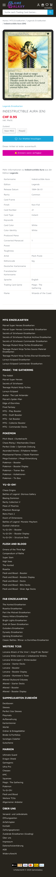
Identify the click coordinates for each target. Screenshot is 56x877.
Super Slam (8, 557)
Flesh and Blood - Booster (15, 573)
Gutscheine (8, 743)
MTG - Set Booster (11, 419)
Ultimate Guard (10, 755)
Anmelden (48, 8)
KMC (5, 774)
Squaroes (7, 778)
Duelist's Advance (11, 525)
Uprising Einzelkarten (13, 636)
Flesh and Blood (10, 794)
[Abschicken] (50, 12)
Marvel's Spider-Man (12, 399)
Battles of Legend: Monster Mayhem (20, 522)
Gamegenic (8, 762)
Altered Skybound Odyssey (15, 679)
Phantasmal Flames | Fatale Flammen (21, 454)
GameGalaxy (37, 870)
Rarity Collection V (11, 502)
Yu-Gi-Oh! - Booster (12, 529)
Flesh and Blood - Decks (14, 581)
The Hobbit (8, 375)
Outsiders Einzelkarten (13, 628)
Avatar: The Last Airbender (15, 395)
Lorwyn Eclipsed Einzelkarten (16, 359)
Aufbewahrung (10, 719)
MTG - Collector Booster (14, 423)
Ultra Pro (7, 766)
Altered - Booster (11, 687)
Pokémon (7, 786)
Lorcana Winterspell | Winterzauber (20, 660)
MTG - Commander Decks (15, 427)
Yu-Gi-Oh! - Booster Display (16, 533)
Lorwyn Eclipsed (10, 391)
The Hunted (8, 565)
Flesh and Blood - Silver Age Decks (19, 589)
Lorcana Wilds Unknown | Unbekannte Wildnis (25, 656)
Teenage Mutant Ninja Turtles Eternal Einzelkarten (26, 356)
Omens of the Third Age (14, 549)
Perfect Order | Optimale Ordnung (19, 446)
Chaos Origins (9, 490)
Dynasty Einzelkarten (13, 632)
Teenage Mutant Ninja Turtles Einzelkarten (23, 345)
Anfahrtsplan (9, 822)
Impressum (8, 841)
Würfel (6, 727)
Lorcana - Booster (11, 668)
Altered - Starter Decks (13, 683)
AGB (5, 849)
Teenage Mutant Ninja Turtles (16, 387)
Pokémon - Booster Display (15, 466)
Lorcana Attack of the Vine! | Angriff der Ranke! (25, 652)
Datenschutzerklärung (13, 845)
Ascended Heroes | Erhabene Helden (20, 450)
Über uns (7, 838)
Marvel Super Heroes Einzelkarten (19, 325)
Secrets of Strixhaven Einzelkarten (19, 333)
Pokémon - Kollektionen (14, 474)
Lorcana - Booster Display (15, 671)
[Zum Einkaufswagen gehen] (51, 4)
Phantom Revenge (11, 510)
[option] (28, 63)
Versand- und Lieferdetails (15, 814)
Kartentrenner (9, 723)
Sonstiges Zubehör (11, 739)
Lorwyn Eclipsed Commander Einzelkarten (22, 363)
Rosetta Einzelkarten (12, 608)
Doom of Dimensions (12, 518)
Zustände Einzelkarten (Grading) (18, 834)
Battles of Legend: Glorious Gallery (19, 494)
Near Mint (9, 131)
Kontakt (6, 826)
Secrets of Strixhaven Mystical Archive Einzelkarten (27, 337)
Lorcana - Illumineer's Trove (16, 675)
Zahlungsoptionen (11, 830)
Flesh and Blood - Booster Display (19, 577)
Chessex (6, 770)
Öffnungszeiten (10, 818)
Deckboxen (8, 703)
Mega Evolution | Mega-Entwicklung (20, 458)
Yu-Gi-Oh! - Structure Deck (16, 537)
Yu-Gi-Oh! (7, 790)
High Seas (7, 561)
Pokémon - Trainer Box (13, 470)
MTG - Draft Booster (12, 415)
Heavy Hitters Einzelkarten (15, 616)
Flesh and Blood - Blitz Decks (16, 585)
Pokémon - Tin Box (12, 478)
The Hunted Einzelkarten (14, 604)
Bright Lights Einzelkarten (15, 620)
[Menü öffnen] (4, 5)
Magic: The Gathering (13, 782)
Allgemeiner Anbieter (13, 802)
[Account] (38, 4)
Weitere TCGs (9, 798)
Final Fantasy (9, 407)
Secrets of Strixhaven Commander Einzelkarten (25, 341)
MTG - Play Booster (12, 411)
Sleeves (6, 707)
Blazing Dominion (11, 498)
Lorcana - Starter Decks (14, 664)
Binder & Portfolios (11, 735)
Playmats (7, 715)
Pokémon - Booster (12, 462)
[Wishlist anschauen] (47, 4)
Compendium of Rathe (13, 553)
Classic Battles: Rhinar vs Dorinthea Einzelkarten (26, 640)
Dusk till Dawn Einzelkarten (16, 624)
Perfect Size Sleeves (12, 711)
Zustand (6, 126)
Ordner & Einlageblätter (14, 731)
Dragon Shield (9, 759)
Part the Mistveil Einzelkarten (16, 612)
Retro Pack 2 (9, 514)
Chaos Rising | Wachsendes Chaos (19, 443)
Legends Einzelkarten (13, 106)
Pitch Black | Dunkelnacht (15, 439)
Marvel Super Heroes (12, 379)
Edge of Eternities (11, 403)
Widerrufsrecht (10, 853)
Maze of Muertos (10, 506)
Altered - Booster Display (14, 691)
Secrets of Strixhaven (13, 383)
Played (22, 131)
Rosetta (6, 569)
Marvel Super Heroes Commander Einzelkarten (25, 329)
